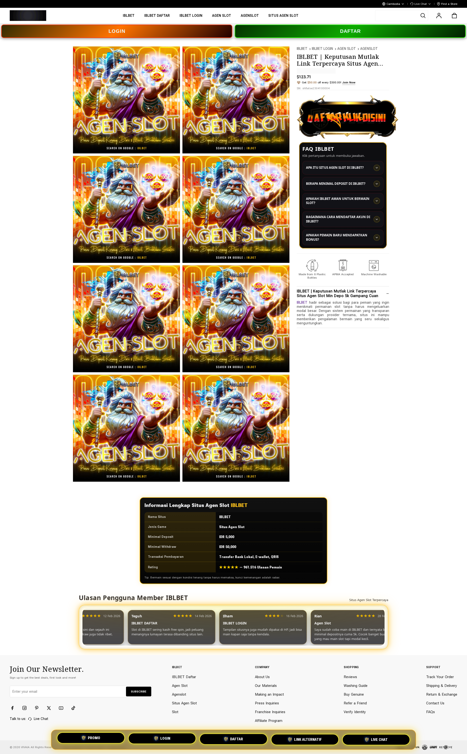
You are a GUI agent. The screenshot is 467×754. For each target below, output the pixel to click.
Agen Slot (180, 685)
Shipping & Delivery (441, 685)
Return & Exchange (441, 694)
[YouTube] (63, 708)
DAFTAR (350, 31)
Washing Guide (356, 685)
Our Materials (266, 685)
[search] (401, 15)
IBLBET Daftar (184, 677)
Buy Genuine (354, 694)
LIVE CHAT (379, 740)
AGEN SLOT (346, 49)
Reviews (350, 677)
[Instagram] (27, 708)
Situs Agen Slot (184, 703)
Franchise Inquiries (270, 712)
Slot (175, 712)
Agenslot (179, 694)
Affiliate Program (268, 721)
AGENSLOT (369, 49)
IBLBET (302, 49)
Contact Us (435, 703)
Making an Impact (269, 694)
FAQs (430, 712)
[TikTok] (75, 708)
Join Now (348, 82)
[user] (439, 15)
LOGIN (116, 31)
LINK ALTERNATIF (308, 740)
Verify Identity (355, 712)
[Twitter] (51, 708)
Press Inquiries (267, 703)
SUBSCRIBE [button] (138, 691)
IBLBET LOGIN (322, 49)
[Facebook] (14, 708)
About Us (262, 677)
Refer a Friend (355, 703)
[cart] (454, 15)
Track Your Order (440, 677)
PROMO (94, 738)
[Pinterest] (39, 708)
